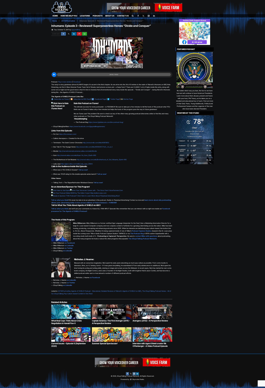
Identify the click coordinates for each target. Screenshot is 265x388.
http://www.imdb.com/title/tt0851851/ (96, 143)
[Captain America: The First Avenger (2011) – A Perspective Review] (111, 311)
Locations (85, 16)
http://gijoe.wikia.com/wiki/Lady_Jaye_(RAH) (77, 164)
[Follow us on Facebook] (127, 373)
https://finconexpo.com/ (67, 134)
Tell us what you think (59, 200)
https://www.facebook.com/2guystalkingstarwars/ (87, 126)
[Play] (54, 74)
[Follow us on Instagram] (134, 373)
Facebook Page (100, 99)
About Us (109, 16)
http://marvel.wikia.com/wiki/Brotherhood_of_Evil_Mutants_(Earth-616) (102, 160)
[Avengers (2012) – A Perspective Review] (152, 311)
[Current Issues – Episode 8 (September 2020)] (71, 334)
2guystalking (76, 30)
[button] (132, 16)
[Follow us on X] (130, 373)
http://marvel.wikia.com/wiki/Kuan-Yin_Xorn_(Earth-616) (76, 155)
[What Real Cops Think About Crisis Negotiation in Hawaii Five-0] (71, 311)
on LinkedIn (69, 245)
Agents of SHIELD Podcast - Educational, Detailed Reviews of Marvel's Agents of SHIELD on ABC (106, 291)
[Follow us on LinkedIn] (137, 373)
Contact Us (123, 16)
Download (76, 82)
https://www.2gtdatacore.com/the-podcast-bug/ (106, 122)
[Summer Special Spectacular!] (111, 334)
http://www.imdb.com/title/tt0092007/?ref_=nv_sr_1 (94, 147)
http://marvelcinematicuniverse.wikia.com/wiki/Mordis (78, 151)
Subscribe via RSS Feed (81, 99)
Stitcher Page (128, 99)
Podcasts (98, 16)
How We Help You (69, 16)
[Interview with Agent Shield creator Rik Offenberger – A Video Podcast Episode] (152, 334)
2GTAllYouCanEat (64, 291)
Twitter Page (114, 99)
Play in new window (65, 82)
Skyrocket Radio (138, 379)
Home (55, 16)
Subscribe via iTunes (61, 99)
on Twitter (69, 248)
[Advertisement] (144, 7)
